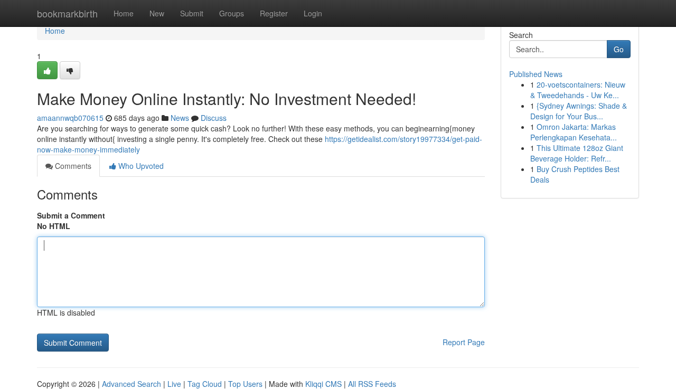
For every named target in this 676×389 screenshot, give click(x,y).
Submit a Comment (71, 215)
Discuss (214, 117)
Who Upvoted (140, 165)
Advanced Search (131, 383)
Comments (72, 165)
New (156, 13)
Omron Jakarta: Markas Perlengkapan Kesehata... (573, 132)
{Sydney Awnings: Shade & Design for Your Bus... (578, 110)
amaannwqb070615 (70, 117)
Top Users (245, 383)
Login (313, 13)
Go (619, 49)
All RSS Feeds (372, 383)
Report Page (464, 342)
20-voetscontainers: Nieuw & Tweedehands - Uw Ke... (577, 89)
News (180, 117)
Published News (535, 74)
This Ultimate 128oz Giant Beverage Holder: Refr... (576, 153)
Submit (191, 13)
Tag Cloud (204, 383)
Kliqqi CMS (323, 383)
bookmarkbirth (67, 13)
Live (174, 383)
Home (124, 13)
